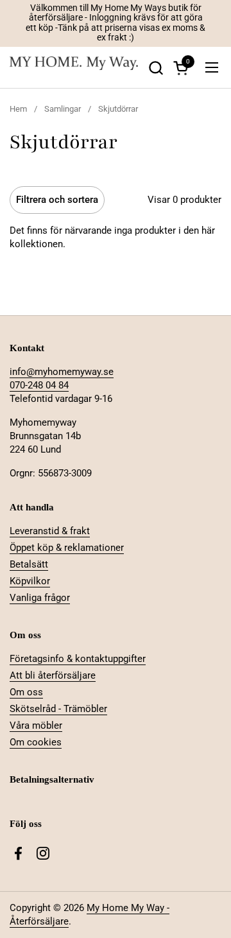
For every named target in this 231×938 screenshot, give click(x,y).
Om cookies (36, 742)
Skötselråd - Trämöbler (58, 709)
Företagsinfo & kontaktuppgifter (78, 658)
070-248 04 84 (39, 385)
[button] (156, 68)
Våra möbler (36, 725)
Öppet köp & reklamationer (67, 547)
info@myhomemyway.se (62, 372)
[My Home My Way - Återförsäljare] (74, 67)
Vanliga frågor (40, 598)
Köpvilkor (30, 581)
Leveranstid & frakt (50, 531)
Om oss (26, 692)
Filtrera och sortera (57, 199)
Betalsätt (29, 564)
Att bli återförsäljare (53, 675)
